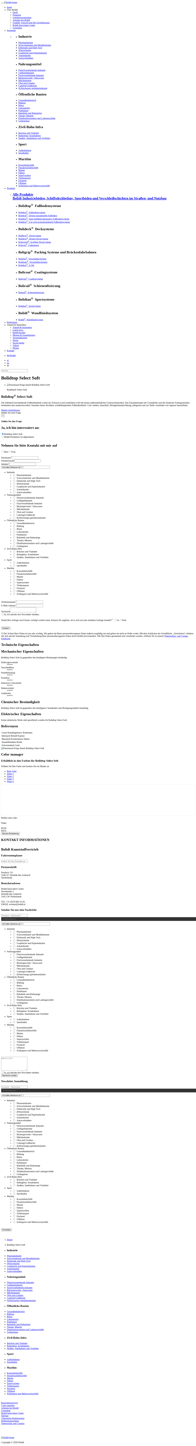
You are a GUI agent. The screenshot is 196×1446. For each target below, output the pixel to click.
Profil (15, 12)
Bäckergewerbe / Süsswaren (31, 78)
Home (9, 1239)
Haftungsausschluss (10, 1421)
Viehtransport (24, 178)
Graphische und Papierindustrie (32, 53)
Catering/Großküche (27, 85)
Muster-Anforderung (10, 410)
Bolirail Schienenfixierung (31, 292)
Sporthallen (23, 153)
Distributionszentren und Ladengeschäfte (36, 118)
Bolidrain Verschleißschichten (32, 262)
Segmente (11, 30)
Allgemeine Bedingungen (12, 1418)
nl (8, 360)
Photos (16, 348)
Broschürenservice (9, 1403)
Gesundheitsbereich (27, 100)
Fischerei (22, 180)
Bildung (22, 103)
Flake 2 (10, 776)
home (9, 7)
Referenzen (12, 322)
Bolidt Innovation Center (24, 25)
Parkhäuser (23, 110)
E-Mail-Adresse (9, 605)
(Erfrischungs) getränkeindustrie (32, 88)
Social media (18, 343)
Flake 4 (10, 781)
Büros (21, 105)
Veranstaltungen (20, 338)
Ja (118, 620)
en (8, 363)
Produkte (11, 188)
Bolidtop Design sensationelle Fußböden (37, 215)
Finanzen (17, 15)
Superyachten (24, 175)
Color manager (8, 1405)
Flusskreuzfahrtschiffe (28, 167)
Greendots (17, 28)
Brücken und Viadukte (28, 133)
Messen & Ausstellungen (24, 335)
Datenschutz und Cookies (12, 1423)
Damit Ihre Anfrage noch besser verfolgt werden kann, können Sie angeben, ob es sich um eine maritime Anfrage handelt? (57, 620)
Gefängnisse (24, 121)
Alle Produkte (89, 196)
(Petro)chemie (24, 50)
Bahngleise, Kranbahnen (29, 135)
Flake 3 (10, 779)
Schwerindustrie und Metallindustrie (34, 45)
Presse (15, 340)
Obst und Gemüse (26, 83)
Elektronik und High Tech (30, 48)
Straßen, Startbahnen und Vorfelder (34, 138)
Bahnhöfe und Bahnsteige (30, 113)
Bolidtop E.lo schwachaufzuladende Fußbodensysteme (44, 222)
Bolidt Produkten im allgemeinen (19, 437)
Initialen (5, 464)
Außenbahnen (24, 150)
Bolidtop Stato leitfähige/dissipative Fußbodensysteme (43, 219)
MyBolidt (11, 355)
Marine (21, 170)
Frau (13, 452)
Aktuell (22, 327)
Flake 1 (10, 774)
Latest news (18, 330)
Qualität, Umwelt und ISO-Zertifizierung (31, 22)
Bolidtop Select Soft (13, 434)
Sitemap (4, 1416)
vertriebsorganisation (22, 17)
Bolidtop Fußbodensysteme (31, 212)
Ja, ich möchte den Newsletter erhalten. (21, 614)
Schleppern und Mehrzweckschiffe (34, 186)
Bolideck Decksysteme (29, 235)
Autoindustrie (24, 55)
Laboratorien (24, 108)
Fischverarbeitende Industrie (31, 75)
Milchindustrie (24, 80)
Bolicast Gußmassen (28, 245)
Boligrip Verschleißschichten (32, 259)
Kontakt (10, 350)
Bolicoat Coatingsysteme (30, 279)
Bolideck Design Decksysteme (33, 239)
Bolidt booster (19, 332)
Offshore (22, 183)
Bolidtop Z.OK (26, 265)
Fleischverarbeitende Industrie (31, 70)
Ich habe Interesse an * (12, 467)
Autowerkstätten (25, 58)
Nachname (6, 457)
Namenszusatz (7, 460)
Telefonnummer (9, 602)
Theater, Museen (25, 116)
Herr (6, 452)
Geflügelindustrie (26, 73)
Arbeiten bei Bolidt (21, 20)
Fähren (21, 173)
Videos (16, 345)
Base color (12, 771)
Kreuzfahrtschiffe (26, 165)
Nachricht (5, 611)
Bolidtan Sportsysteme (29, 306)
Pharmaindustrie (25, 42)
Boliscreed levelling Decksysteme (34, 242)
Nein (124, 620)
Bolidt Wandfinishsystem (30, 319)
